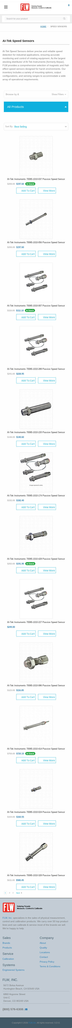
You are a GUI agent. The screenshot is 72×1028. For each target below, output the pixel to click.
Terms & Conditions (50, 966)
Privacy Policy (47, 961)
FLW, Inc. (32, 1023)
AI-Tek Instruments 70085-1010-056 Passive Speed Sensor (36, 242)
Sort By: (9, 126)
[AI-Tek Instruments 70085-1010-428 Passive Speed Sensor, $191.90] (36, 535)
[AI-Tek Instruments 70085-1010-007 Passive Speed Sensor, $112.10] (36, 282)
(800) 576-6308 (13, 1009)
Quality (43, 947)
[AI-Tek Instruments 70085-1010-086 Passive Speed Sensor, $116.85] (36, 662)
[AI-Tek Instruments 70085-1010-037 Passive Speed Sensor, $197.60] (36, 155)
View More (49, 190)
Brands (6, 943)
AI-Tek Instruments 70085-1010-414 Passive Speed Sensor (36, 749)
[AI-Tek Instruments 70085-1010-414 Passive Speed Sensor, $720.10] (36, 725)
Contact (44, 957)
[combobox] (33, 18)
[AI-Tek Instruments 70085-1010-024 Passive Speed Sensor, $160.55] (36, 788)
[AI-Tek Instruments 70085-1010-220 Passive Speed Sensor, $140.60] (36, 408)
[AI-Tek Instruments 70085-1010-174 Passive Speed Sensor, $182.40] (36, 472)
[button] (36, 94)
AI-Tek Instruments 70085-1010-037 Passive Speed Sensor (36, 179)
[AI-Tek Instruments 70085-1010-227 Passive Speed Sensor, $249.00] (36, 598)
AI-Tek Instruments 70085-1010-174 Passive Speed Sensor (36, 495)
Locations (45, 952)
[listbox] (41, 126)
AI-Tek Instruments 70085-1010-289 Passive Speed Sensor (36, 369)
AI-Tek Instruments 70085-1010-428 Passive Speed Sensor (36, 559)
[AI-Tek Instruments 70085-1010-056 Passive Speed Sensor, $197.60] (36, 219)
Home (43, 26)
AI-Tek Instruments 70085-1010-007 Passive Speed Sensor (36, 305)
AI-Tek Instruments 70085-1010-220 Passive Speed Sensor (36, 432)
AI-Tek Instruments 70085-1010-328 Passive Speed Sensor (36, 875)
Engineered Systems (13, 970)
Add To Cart (28, 190)
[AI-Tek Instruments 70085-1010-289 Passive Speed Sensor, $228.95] (36, 345)
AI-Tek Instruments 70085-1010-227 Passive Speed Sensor (36, 622)
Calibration (8, 959)
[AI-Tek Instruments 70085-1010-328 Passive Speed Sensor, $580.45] (36, 851)
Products (7, 947)
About (43, 943)
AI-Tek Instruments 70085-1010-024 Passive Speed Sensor (36, 812)
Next (18, 893)
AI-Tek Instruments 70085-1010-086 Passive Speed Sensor (36, 685)
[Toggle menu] (6, 7)
